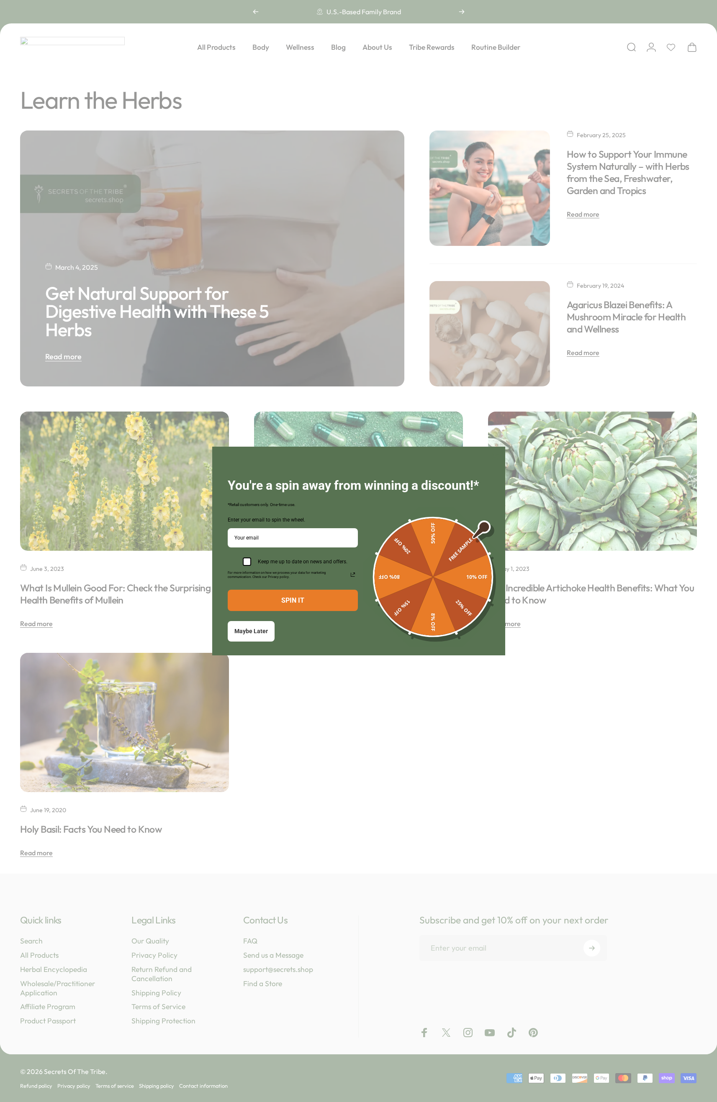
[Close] (495, 457)
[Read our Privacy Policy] (353, 575)
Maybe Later (251, 631)
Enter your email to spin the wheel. (266, 520)
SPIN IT (292, 600)
